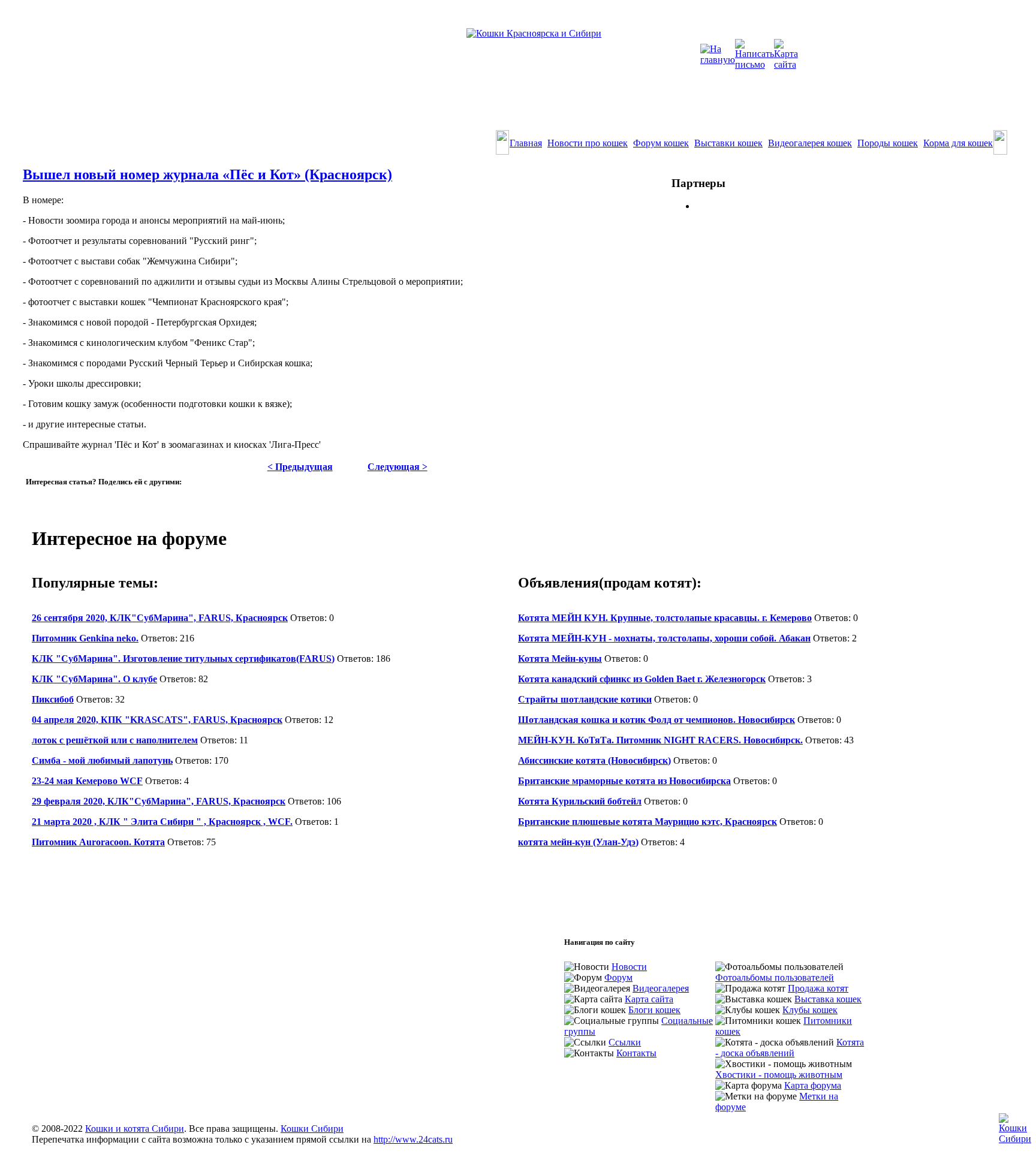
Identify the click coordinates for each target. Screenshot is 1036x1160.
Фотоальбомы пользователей (774, 977)
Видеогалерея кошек (810, 143)
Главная (526, 143)
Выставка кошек (828, 999)
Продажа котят (818, 988)
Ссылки (625, 1042)
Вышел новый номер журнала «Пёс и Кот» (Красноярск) (207, 174)
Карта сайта (649, 999)
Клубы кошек (810, 1010)
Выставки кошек (728, 143)
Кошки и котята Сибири (134, 1128)
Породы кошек (887, 143)
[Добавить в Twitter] (36, 494)
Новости (629, 967)
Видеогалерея (661, 988)
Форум (618, 977)
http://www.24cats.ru (413, 1139)
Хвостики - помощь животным (778, 1074)
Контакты (636, 1053)
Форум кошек (661, 143)
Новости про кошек (587, 143)
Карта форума (812, 1085)
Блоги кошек (654, 1010)
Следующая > (397, 467)
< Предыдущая (300, 467)
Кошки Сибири (312, 1128)
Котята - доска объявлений (789, 1047)
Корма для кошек (958, 143)
